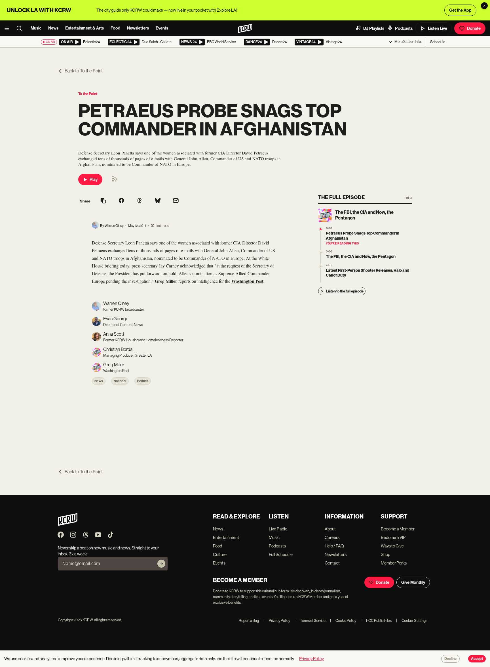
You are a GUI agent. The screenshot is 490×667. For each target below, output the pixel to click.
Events (162, 28)
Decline (450, 658)
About (330, 528)
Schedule (437, 42)
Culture (220, 554)
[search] (21, 28)
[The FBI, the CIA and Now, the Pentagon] (320, 252)
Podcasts (404, 28)
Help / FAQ (334, 545)
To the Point (88, 94)
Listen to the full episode (345, 291)
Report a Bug (249, 620)
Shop (385, 554)
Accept (477, 658)
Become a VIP (393, 537)
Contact (332, 563)
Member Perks (394, 563)
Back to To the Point (84, 71)
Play (94, 179)
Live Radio (278, 528)
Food (115, 28)
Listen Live (437, 28)
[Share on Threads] (139, 201)
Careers (332, 537)
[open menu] (8, 28)
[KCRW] (67, 524)
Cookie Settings (415, 620)
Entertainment (226, 537)
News (53, 28)
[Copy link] (103, 201)
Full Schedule (281, 554)
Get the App (460, 10)
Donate (474, 28)
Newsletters (138, 28)
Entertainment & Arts (84, 28)
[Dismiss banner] (484, 5)
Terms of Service (310, 620)
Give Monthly (413, 582)
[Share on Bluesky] (157, 201)
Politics (142, 381)
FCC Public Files (376, 620)
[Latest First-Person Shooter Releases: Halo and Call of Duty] (320, 266)
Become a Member (398, 528)
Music (36, 28)
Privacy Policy (276, 620)
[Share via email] (176, 201)
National (120, 381)
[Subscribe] (161, 564)
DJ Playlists (373, 28)
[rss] (114, 180)
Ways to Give (392, 545)
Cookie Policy (343, 620)
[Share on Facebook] (121, 201)
